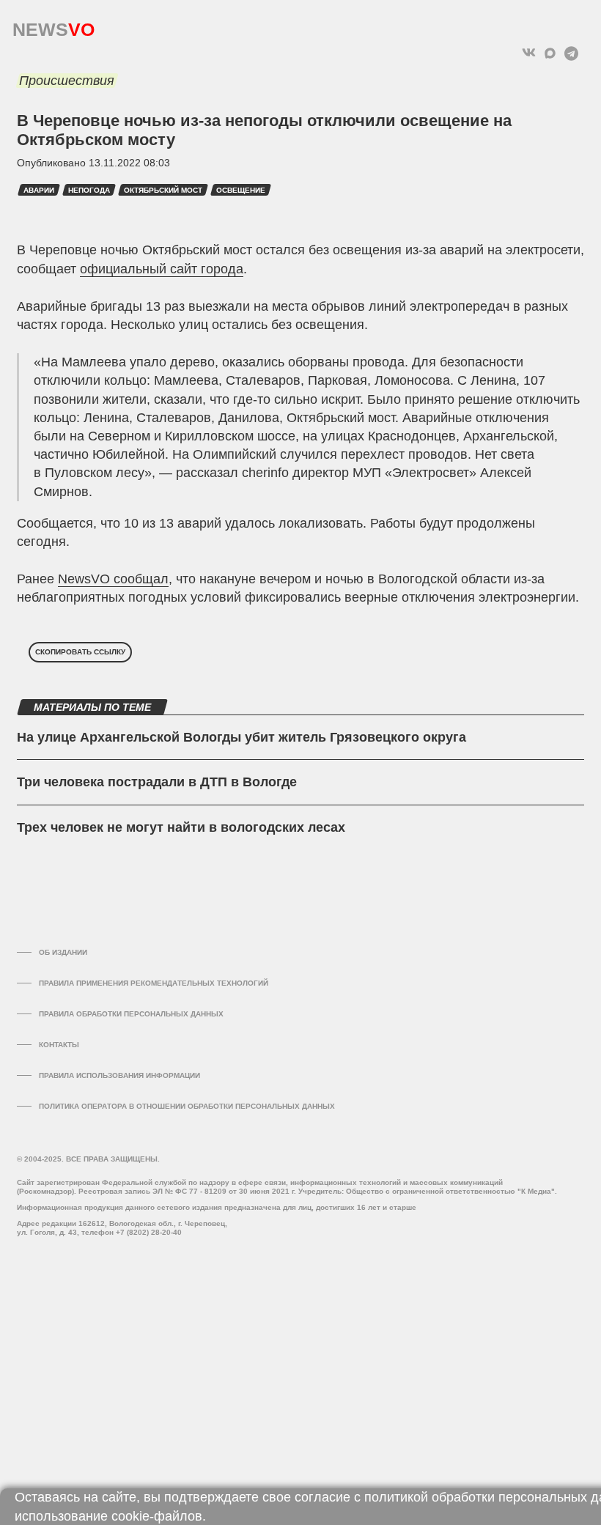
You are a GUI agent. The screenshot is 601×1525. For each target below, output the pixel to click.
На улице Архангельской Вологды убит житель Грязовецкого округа (241, 737)
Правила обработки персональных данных (131, 1014)
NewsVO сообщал (113, 579)
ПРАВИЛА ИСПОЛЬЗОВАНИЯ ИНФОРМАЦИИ (119, 1075)
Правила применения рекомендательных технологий (153, 983)
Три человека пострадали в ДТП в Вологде (157, 782)
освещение (240, 190)
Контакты (59, 1045)
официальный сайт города (161, 269)
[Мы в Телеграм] (571, 53)
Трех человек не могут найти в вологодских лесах (181, 827)
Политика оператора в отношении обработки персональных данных (187, 1106)
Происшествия (66, 80)
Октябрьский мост (163, 190)
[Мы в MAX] (550, 53)
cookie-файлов (156, 1516)
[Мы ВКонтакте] (529, 53)
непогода (89, 190)
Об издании (63, 952)
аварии (38, 190)
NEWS (53, 26)
